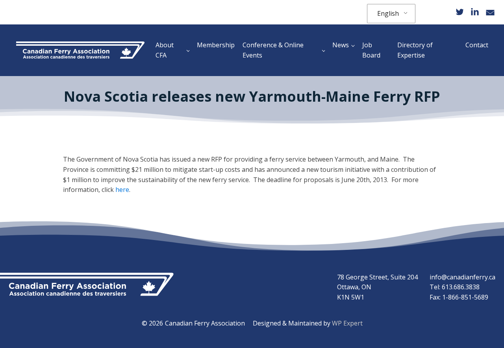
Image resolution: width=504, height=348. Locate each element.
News (340, 45)
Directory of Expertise (415, 50)
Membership (216, 45)
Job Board (371, 50)
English (388, 13)
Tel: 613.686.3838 (455, 287)
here (122, 189)
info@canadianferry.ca (462, 277)
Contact (476, 45)
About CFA (165, 50)
